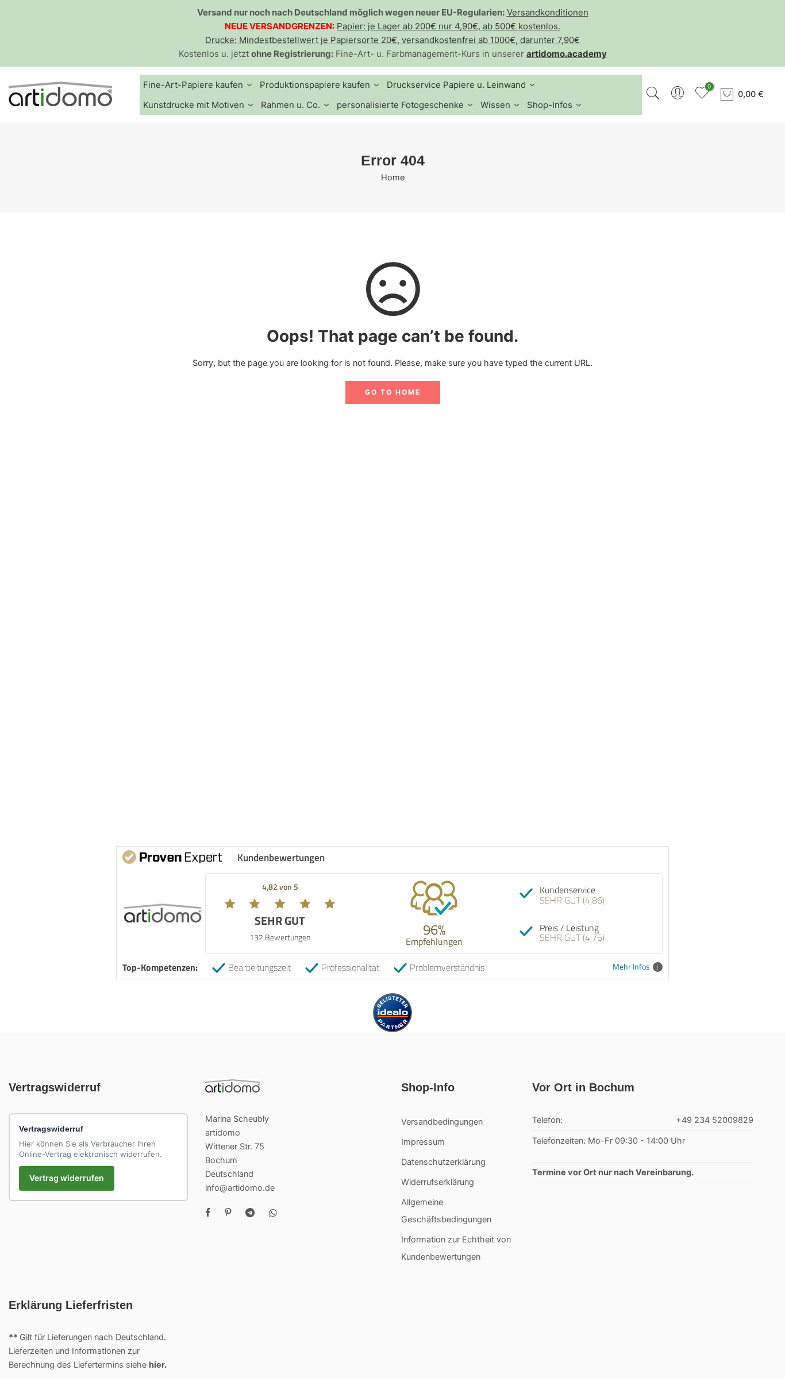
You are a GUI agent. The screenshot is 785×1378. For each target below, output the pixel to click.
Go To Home (393, 392)
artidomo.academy (566, 53)
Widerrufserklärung (437, 1182)
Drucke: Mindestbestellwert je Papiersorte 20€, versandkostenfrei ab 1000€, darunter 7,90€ (392, 39)
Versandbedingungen (442, 1122)
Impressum (423, 1142)
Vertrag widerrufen (66, 1178)
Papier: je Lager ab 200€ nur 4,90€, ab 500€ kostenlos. (448, 26)
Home (393, 177)
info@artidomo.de (240, 1188)
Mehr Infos (631, 967)
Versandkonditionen (547, 12)
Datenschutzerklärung (443, 1162)
